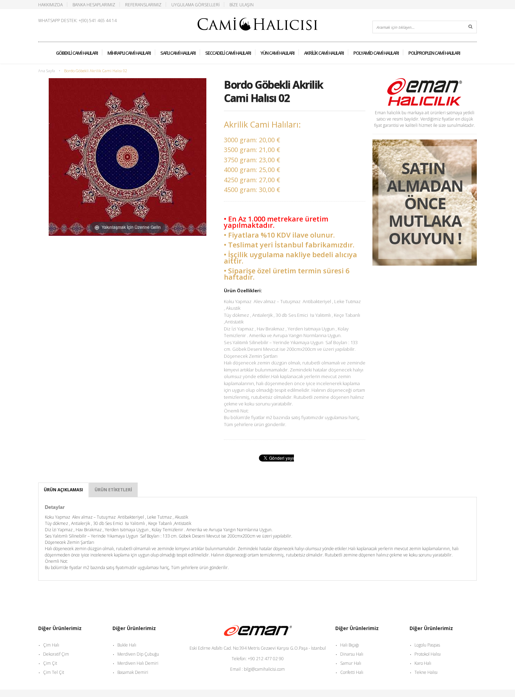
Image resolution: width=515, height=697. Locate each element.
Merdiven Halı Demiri (137, 663)
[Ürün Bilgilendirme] (424, 142)
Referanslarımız (143, 4)
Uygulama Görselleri (195, 4)
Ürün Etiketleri (113, 490)
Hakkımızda (50, 4)
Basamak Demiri (132, 672)
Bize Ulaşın (241, 4)
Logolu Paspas (427, 645)
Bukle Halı (126, 645)
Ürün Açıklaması (63, 490)
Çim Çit (50, 663)
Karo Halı (422, 663)
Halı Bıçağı (349, 645)
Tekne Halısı (426, 672)
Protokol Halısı (427, 654)
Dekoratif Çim (56, 654)
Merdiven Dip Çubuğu (138, 654)
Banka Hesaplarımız (94, 4)
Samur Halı (350, 663)
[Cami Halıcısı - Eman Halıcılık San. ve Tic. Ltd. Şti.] (257, 21)
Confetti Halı (351, 672)
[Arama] (470, 27)
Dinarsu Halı (351, 654)
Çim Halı (51, 645)
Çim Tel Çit (53, 672)
